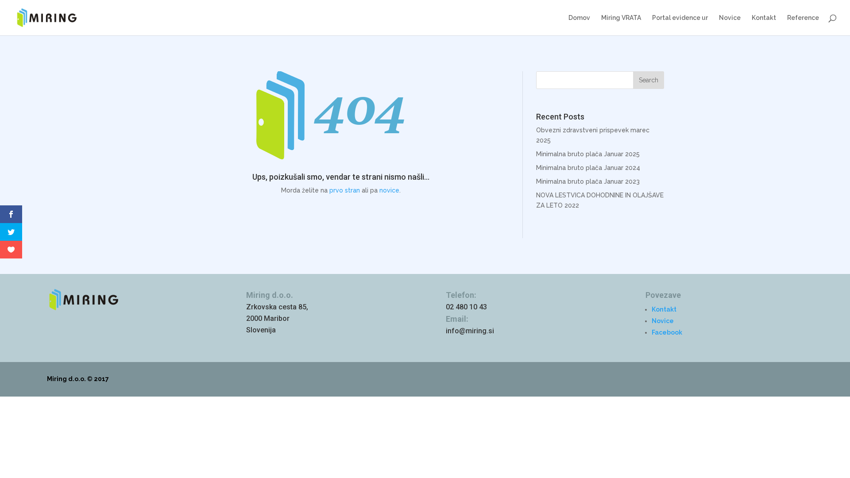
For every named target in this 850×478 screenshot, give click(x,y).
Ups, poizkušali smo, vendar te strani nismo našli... (340, 176)
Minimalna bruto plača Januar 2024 (588, 167)
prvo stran (344, 190)
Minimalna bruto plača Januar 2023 (588, 181)
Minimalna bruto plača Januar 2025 (588, 154)
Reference (803, 18)
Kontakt (764, 18)
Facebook (667, 332)
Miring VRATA (621, 18)
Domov (579, 18)
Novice (730, 18)
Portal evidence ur (680, 18)
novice (389, 190)
